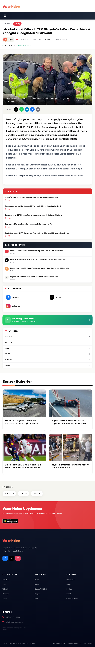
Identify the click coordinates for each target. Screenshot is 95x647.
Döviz (37, 580)
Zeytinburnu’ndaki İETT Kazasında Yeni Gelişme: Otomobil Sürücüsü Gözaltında (37, 233)
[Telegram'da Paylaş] (27, 109)
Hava (37, 584)
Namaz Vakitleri (41, 589)
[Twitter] (11, 558)
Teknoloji (8, 354)
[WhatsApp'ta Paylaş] (21, 109)
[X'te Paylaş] (16, 109)
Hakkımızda (70, 580)
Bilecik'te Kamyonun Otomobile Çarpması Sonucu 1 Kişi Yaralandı (31, 197)
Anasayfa (6, 24)
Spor (7, 348)
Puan (36, 598)
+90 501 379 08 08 (13, 617)
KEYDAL (16, 627)
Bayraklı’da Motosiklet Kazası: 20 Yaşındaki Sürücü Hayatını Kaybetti (33, 206)
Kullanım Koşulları (74, 643)
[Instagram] (18, 558)
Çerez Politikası (72, 598)
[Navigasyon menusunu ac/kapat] (5, 15)
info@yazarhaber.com (14, 622)
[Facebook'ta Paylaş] (32, 109)
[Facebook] (5, 558)
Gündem (5, 580)
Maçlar (37, 594)
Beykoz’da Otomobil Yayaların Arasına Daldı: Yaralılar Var (28, 224)
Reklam (69, 589)
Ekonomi (8, 342)
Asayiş (17, 24)
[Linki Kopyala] (38, 109)
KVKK (68, 594)
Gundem (8, 337)
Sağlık (4, 598)
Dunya (7, 365)
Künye (68, 584)
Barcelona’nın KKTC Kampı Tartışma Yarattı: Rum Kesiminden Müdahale (34, 215)
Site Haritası (88, 643)
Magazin (8, 359)
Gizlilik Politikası (59, 643)
